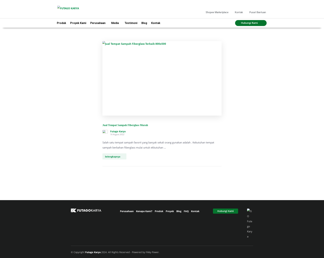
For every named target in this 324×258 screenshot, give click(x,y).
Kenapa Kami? (144, 211)
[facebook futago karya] (247, 4)
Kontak (155, 23)
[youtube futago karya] (263, 4)
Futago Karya (118, 131)
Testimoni (131, 23)
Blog (144, 23)
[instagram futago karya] (252, 4)
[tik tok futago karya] (258, 4)
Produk (61, 23)
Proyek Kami (78, 23)
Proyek (170, 211)
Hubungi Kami (225, 211)
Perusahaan (127, 211)
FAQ (186, 211)
